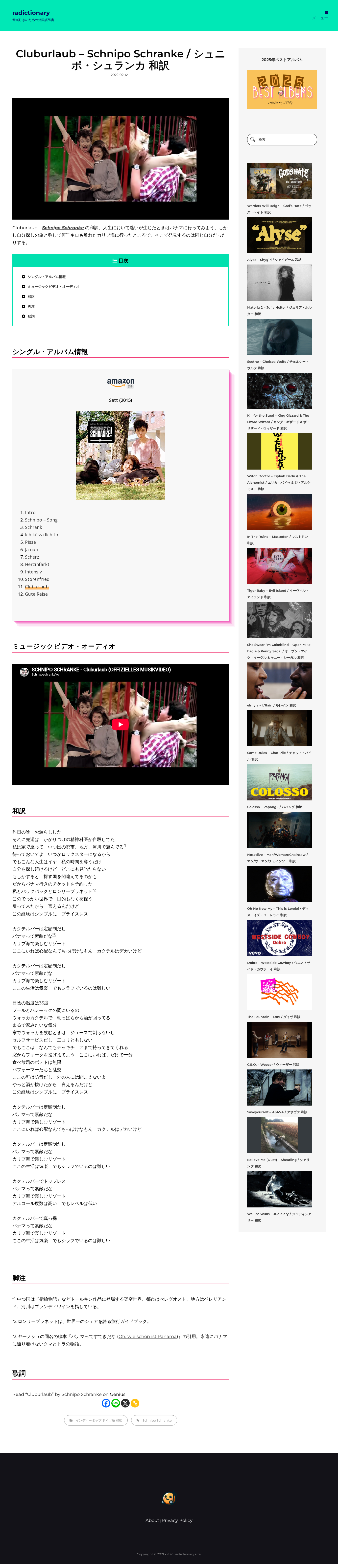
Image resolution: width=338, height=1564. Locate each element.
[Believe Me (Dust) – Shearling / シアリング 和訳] (279, 1135)
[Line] (115, 1403)
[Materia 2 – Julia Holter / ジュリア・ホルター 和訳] (279, 283)
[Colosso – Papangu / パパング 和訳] (279, 782)
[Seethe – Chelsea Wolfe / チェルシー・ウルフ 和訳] (279, 337)
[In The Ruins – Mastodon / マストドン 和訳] (279, 512)
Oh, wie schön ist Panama (148, 1336)
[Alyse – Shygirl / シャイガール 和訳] (279, 235)
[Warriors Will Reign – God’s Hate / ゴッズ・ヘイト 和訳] (279, 181)
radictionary (31, 12)
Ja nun (31, 549)
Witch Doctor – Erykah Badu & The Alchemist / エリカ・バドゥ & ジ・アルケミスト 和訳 (279, 482)
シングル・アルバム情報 (47, 276)
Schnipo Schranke (157, 1420)
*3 (54, 935)
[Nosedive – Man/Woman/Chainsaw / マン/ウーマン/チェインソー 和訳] (279, 830)
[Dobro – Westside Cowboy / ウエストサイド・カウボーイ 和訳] (279, 938)
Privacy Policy (177, 1520)
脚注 (31, 306)
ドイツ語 (108, 1420)
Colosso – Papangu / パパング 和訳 (274, 807)
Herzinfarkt (37, 564)
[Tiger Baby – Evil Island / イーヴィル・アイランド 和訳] (279, 566)
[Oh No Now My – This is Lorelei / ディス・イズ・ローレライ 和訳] (279, 884)
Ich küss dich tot (42, 535)
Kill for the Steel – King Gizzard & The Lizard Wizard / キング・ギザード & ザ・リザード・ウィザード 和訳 (278, 421)
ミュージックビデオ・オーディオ (54, 286)
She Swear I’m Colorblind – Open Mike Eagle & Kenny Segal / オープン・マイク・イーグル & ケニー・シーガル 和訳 (279, 651)
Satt (113, 400)
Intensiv (33, 572)
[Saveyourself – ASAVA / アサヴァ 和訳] (279, 1087)
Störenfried (37, 579)
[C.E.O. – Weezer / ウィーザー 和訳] (279, 1040)
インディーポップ (88, 1420)
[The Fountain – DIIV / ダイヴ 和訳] (279, 992)
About (152, 1520)
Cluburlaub (37, 586)
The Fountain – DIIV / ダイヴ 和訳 (273, 1017)
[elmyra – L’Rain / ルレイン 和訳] (279, 680)
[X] (125, 1403)
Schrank (33, 527)
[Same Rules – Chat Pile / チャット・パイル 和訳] (279, 728)
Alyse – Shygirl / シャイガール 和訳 (274, 260)
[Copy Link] (135, 1403)
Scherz (32, 557)
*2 (94, 890)
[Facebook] (106, 1403)
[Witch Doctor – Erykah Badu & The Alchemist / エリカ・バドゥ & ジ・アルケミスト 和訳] (279, 451)
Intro (30, 512)
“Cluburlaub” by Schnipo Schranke (63, 1394)
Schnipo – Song (41, 520)
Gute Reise (36, 594)
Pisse (30, 542)
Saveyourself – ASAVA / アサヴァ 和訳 (277, 1112)
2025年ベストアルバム (282, 59)
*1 (125, 845)
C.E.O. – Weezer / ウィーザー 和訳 (273, 1064)
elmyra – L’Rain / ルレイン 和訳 (271, 705)
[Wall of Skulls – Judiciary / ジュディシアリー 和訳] (279, 1189)
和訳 (31, 296)
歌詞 (31, 316)
